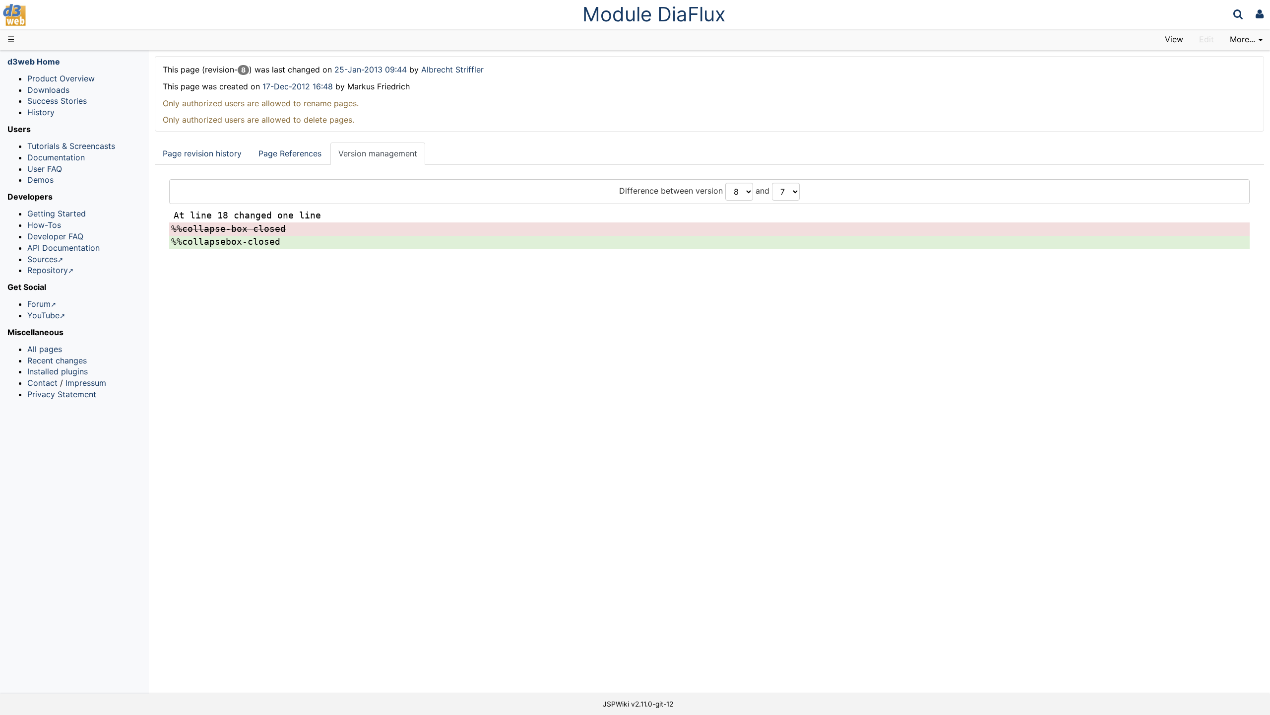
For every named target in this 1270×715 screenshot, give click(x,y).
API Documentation (63, 248)
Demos (40, 180)
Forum (39, 304)
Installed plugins (57, 371)
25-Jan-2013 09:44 (371, 69)
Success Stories (57, 101)
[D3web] (43, 14)
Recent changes (57, 360)
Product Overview (61, 78)
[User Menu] (1259, 14)
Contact (42, 383)
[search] (1238, 14)
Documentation (56, 157)
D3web (41, 15)
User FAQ (44, 169)
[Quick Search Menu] (1238, 14)
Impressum (85, 383)
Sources (42, 259)
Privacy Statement (61, 394)
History (41, 112)
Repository (47, 270)
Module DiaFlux (654, 14)
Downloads (48, 90)
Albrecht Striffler (452, 69)
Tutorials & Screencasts (71, 146)
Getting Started (56, 213)
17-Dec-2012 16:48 (297, 86)
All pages (44, 349)
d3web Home (33, 62)
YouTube (43, 315)
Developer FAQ (55, 236)
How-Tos (44, 225)
